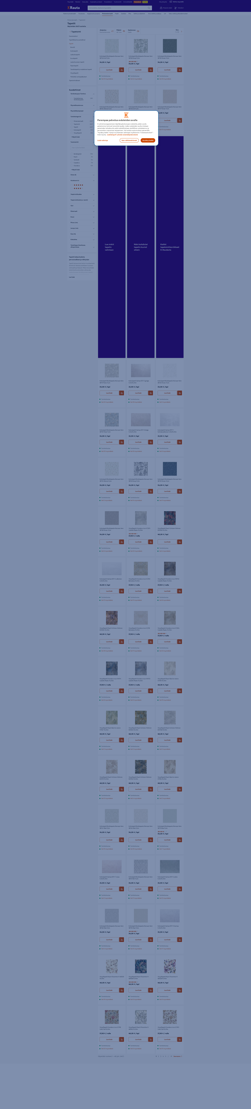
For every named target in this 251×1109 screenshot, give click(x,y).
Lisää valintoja (102, 140)
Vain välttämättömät (129, 140)
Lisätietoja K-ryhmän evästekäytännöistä (122, 134)
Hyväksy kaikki (147, 140)
